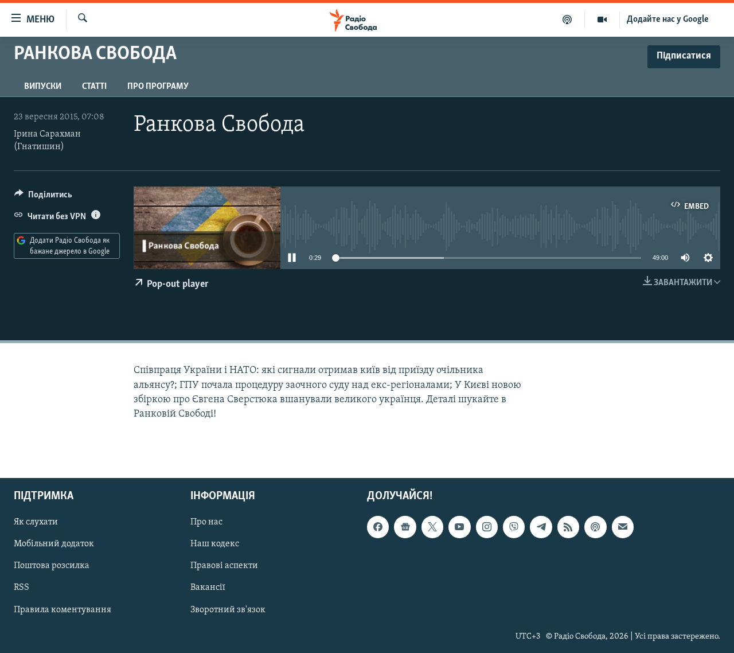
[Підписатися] (623, 527)
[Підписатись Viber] (514, 527)
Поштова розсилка (51, 566)
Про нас (206, 522)
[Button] (43, 197)
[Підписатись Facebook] (378, 527)
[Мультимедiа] (602, 19)
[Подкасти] (567, 19)
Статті (94, 86)
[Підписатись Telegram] (541, 527)
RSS (21, 588)
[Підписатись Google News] (405, 527)
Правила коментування (62, 610)
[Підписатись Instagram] (487, 527)
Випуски (42, 86)
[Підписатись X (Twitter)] (432, 527)
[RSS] (568, 527)
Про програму (158, 86)
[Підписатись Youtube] (459, 527)
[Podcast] (595, 527)
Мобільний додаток (54, 544)
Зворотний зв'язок (228, 610)
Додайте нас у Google (668, 19)
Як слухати (36, 522)
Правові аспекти (224, 566)
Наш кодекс (214, 544)
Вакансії (207, 588)
